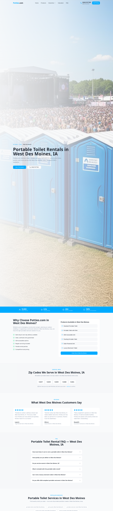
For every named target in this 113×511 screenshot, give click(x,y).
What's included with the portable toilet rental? (46, 469)
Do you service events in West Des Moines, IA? (46, 463)
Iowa (20, 144)
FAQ (67, 3)
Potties (18, 3)
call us (68, 386)
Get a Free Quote (19, 167)
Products (43, 3)
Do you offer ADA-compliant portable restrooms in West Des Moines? (52, 480)
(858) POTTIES (35, 167)
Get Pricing (96, 3)
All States (15, 144)
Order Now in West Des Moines (79, 353)
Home (37, 3)
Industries (51, 3)
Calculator (61, 3)
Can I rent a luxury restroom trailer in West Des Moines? (49, 474)
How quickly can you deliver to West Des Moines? (46, 457)
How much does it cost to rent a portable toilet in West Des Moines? (52, 452)
